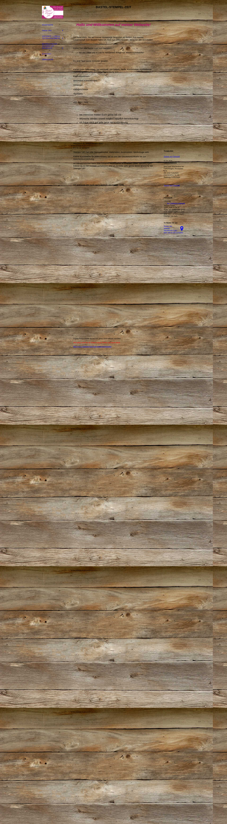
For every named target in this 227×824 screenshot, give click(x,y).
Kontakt (46, 54)
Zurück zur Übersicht (172, 157)
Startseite (47, 25)
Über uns (47, 31)
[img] (52, 12)
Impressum (47, 60)
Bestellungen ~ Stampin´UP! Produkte (50, 46)
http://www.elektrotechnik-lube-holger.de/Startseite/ (92, 347)
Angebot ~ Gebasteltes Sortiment (51, 37)
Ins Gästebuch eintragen (176, 203)
